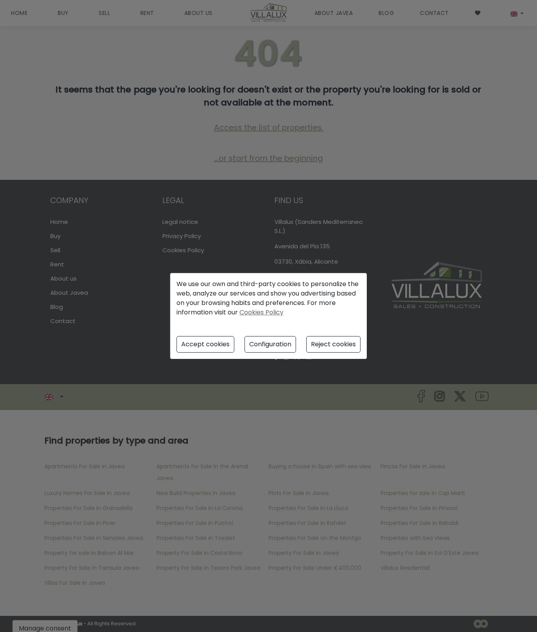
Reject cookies (333, 344)
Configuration (270, 344)
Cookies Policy (261, 312)
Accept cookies (205, 344)
